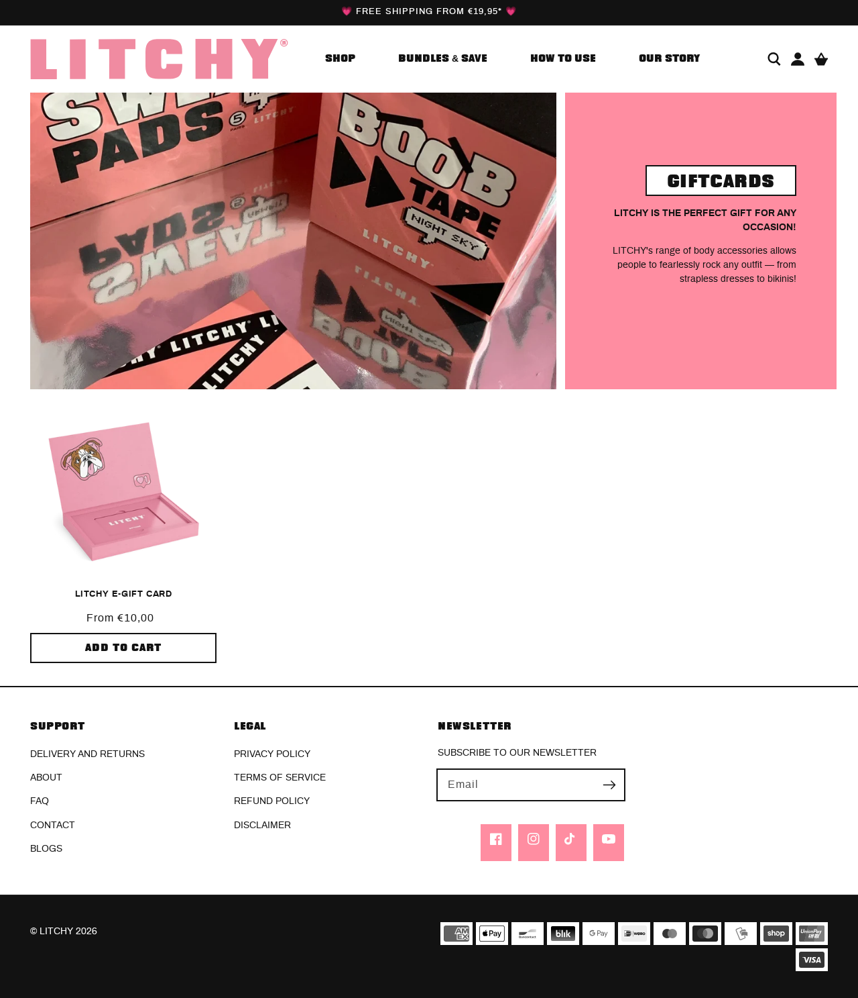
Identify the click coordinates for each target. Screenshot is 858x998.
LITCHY (56, 931)
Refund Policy (272, 801)
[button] (774, 59)
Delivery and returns (87, 754)
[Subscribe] (609, 784)
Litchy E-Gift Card (123, 594)
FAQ (39, 801)
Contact (52, 825)
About (46, 778)
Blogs (46, 849)
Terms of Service (280, 778)
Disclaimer (262, 825)
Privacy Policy (272, 754)
